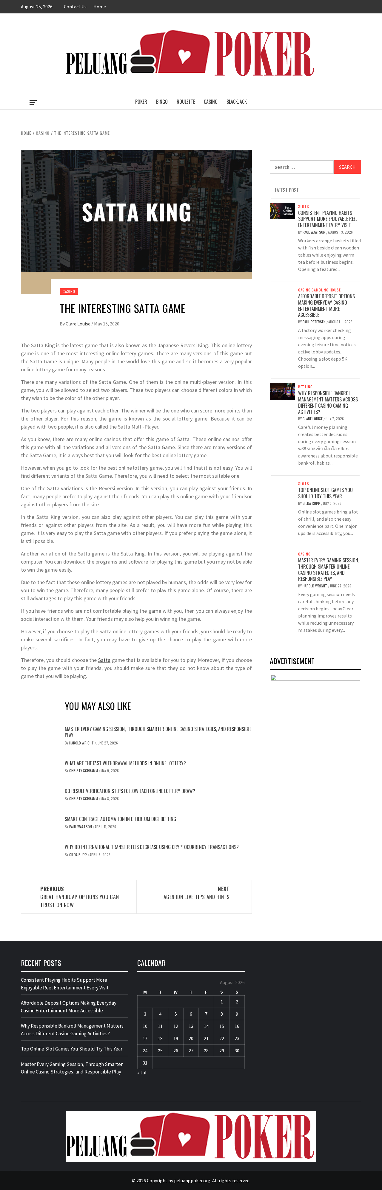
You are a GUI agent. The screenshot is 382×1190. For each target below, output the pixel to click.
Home (99, 7)
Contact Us (75, 7)
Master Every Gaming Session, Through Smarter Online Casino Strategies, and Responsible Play (158, 732)
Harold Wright (82, 742)
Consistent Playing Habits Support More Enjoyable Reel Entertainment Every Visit (327, 219)
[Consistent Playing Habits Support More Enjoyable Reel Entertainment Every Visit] (282, 210)
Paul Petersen (314, 321)
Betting (305, 387)
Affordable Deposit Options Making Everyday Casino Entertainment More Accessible (326, 305)
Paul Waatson (81, 826)
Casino (211, 101)
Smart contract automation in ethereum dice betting (120, 819)
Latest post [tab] (287, 190)
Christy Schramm (84, 770)
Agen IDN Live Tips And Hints (197, 893)
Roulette (186, 101)
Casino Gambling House (319, 290)
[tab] (272, 186)
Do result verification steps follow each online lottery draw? (130, 791)
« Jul (142, 1073)
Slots (303, 206)
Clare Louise (78, 324)
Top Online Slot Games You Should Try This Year (325, 493)
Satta (104, 660)
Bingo (162, 101)
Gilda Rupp (78, 854)
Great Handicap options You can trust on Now (79, 897)
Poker (141, 101)
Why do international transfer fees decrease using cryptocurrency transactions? (152, 847)
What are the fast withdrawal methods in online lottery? (125, 763)
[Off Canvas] (33, 102)
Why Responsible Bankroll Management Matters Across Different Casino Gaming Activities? (328, 402)
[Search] (349, 102)
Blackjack (237, 101)
